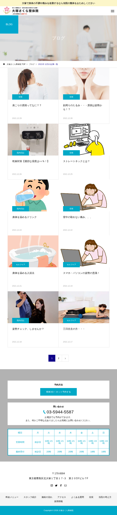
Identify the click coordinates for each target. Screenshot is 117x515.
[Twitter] (56, 485)
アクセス (61, 497)
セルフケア (20, 264)
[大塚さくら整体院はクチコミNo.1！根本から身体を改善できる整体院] (21, 11)
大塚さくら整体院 (66, 510)
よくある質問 (77, 497)
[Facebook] (60, 485)
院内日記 (20, 153)
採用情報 (58, 501)
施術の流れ (47, 497)
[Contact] (65, 485)
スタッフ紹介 (30, 497)
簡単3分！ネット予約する (58, 392)
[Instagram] (51, 485)
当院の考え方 (105, 497)
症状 (20, 97)
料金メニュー (12, 497)
